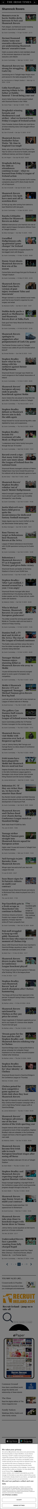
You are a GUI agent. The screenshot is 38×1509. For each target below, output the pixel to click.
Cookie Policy (18, 1471)
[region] (19, 1476)
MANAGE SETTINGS (19, 1505)
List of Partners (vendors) (9, 1495)
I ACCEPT (19, 1499)
